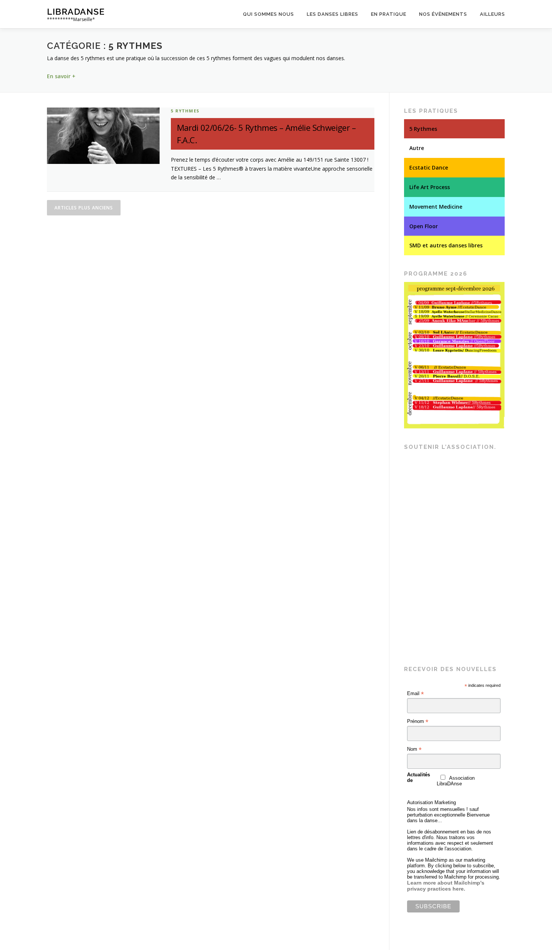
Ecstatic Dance (428, 167)
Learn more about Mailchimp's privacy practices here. (445, 886)
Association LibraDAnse (456, 780)
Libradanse (76, 11)
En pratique (388, 14)
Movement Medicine (435, 206)
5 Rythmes (185, 111)
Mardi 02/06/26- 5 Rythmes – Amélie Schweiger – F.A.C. (266, 133)
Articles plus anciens (83, 208)
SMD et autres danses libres (446, 245)
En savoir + (61, 76)
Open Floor (423, 226)
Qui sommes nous (268, 14)
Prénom (417, 721)
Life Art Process (429, 187)
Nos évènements (443, 14)
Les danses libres (332, 14)
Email (415, 693)
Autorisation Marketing (431, 802)
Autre (416, 148)
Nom (414, 749)
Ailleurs (492, 14)
